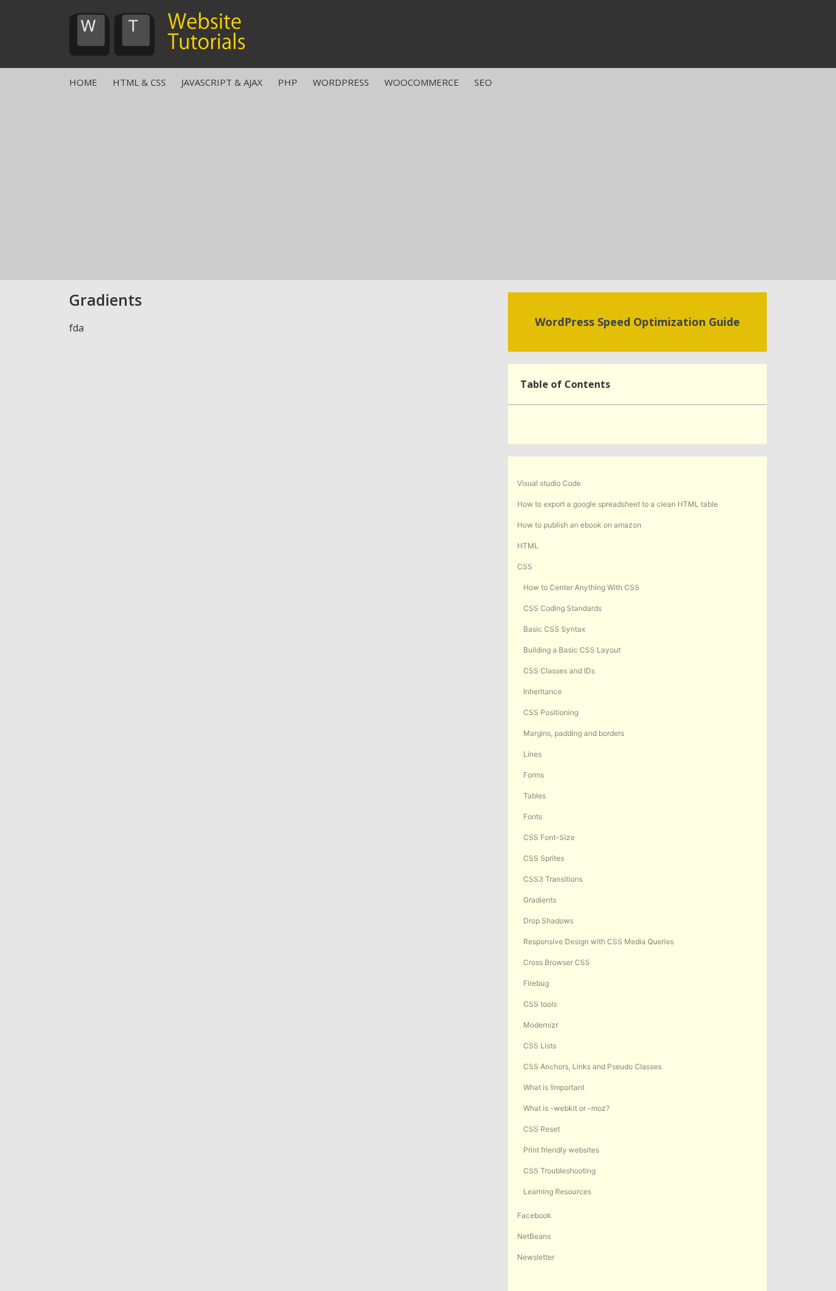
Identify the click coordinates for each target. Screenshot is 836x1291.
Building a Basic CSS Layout (572, 649)
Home (83, 82)
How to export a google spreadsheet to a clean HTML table (617, 504)
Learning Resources (557, 1191)
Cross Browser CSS (556, 962)
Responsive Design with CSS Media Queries (598, 941)
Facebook (534, 1215)
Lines (532, 754)
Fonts (532, 816)
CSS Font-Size (549, 837)
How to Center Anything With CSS (581, 587)
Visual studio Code (549, 483)
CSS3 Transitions (553, 879)
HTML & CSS (139, 82)
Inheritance (542, 691)
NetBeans (534, 1236)
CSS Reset (541, 1129)
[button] (751, 384)
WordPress (341, 82)
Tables (534, 795)
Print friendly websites (561, 1149)
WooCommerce (421, 82)
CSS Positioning (550, 712)
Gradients (539, 899)
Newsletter (535, 1257)
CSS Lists (539, 1045)
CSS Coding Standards (562, 608)
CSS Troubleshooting (559, 1170)
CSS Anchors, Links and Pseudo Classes (592, 1066)
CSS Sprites (543, 858)
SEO (483, 82)
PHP (287, 82)
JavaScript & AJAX (222, 82)
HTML (528, 545)
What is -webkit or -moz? (566, 1108)
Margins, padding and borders (573, 733)
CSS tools (540, 1004)
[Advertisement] (418, 188)
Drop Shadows (548, 920)
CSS (524, 566)
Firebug (536, 983)
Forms (533, 774)
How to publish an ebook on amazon (579, 524)
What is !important (553, 1087)
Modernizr (540, 1024)
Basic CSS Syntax (554, 629)
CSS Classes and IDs (559, 670)
